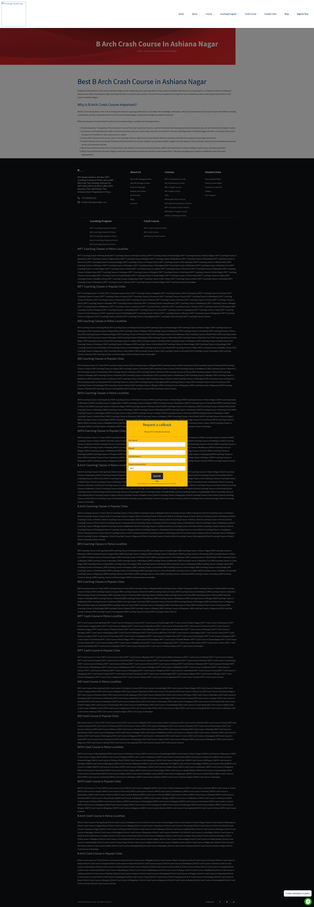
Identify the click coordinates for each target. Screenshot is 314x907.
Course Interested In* (137, 464)
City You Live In (134, 456)
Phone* (131, 448)
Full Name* (133, 440)
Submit (157, 475)
